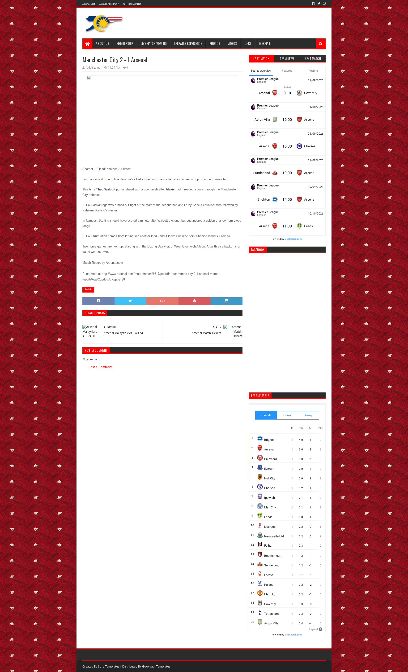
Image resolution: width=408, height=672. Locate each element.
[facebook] (313, 3)
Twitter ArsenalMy (131, 3)
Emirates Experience (188, 43)
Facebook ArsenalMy (108, 3)
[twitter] (318, 3)
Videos (232, 43)
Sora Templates (108, 666)
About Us (102, 43)
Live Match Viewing (154, 43)
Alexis (170, 189)
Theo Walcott (105, 189)
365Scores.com (293, 239)
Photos (214, 43)
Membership (125, 43)
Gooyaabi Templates (156, 666)
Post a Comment (100, 367)
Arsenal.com (88, 3)
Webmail (265, 43)
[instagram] (324, 3)
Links (247, 43)
